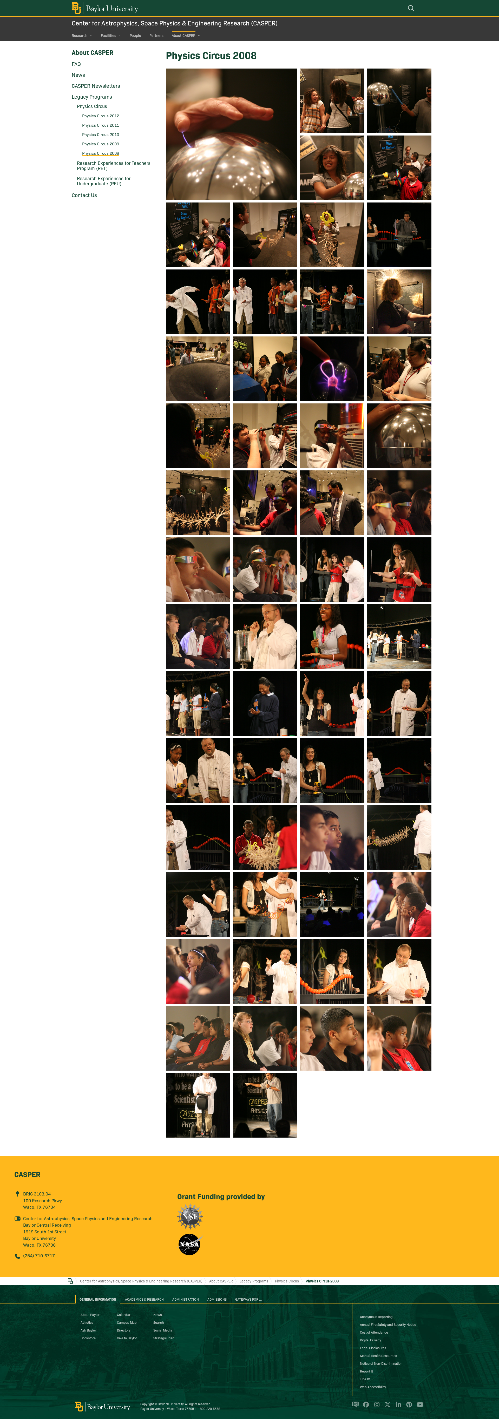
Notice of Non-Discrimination (381, 1363)
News (78, 74)
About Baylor (90, 1314)
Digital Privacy (370, 1339)
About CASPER (183, 35)
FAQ (76, 63)
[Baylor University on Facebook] (365, 1406)
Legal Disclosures (373, 1347)
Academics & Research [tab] (144, 1299)
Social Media (162, 1330)
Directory (123, 1330)
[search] (411, 8)
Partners (156, 35)
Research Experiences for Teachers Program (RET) (113, 165)
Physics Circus (287, 1280)
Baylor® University (170, 1404)
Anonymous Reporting (376, 1316)
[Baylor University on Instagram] (376, 1406)
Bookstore (88, 1337)
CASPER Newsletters (96, 85)
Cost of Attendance (374, 1332)
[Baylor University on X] (386, 1406)
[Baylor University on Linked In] (397, 1406)
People (135, 35)
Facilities (108, 35)
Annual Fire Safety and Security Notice (388, 1324)
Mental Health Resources (378, 1355)
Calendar (123, 1314)
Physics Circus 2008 (322, 1280)
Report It (366, 1371)
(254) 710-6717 (39, 1255)
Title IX (365, 1378)
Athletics (87, 1322)
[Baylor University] (104, 8)
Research (79, 35)
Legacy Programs (92, 96)
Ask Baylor (88, 1330)
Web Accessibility (373, 1386)
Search (158, 1322)
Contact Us (84, 194)
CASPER (27, 1174)
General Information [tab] (98, 1299)
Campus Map (127, 1322)
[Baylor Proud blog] (354, 1406)
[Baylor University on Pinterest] (408, 1406)
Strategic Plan (163, 1337)
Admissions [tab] (217, 1299)
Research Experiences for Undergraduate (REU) (103, 181)
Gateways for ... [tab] (248, 1299)
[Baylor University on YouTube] (419, 1406)
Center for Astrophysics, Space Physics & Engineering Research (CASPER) (175, 22)
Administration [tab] (185, 1299)
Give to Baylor (127, 1337)
